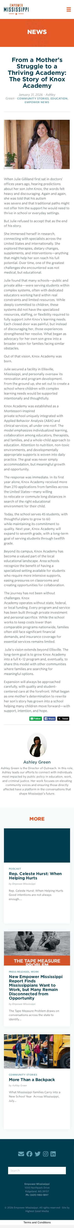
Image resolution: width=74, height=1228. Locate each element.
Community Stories (33, 98)
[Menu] (69, 9)
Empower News (37, 102)
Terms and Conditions (37, 1222)
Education (59, 98)
